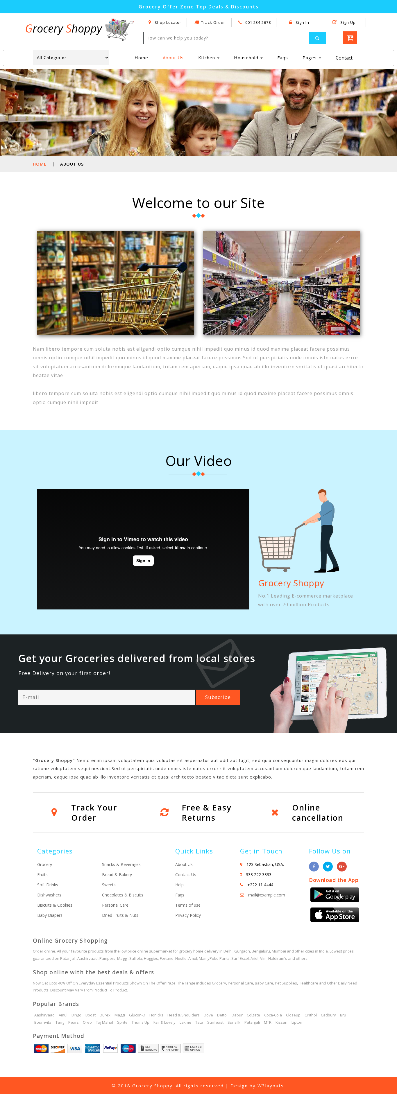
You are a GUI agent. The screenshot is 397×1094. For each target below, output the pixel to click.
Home (144, 57)
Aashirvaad (44, 1015)
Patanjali (252, 1022)
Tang (60, 1022)
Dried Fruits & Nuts (120, 915)
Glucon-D (137, 1015)
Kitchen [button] (207, 57)
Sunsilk (234, 1022)
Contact (344, 58)
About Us (173, 57)
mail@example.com (266, 895)
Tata (199, 1022)
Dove (208, 1015)
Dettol (222, 1015)
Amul (63, 1015)
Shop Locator (167, 22)
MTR (267, 1022)
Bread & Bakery (117, 874)
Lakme (185, 1022)
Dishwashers (49, 895)
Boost (90, 1015)
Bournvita (42, 1022)
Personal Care (115, 905)
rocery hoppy (65, 28)
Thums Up (140, 1022)
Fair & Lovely (164, 1022)
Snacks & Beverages (121, 864)
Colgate (253, 1015)
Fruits (42, 874)
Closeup (293, 1015)
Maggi (120, 1015)
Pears (73, 1022)
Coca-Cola (273, 1015)
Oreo (87, 1022)
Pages (310, 57)
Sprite (122, 1022)
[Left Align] (317, 38)
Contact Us (185, 874)
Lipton (297, 1022)
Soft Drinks (47, 884)
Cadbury (328, 1015)
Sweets (109, 884)
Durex (105, 1015)
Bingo (76, 1015)
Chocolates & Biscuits (122, 895)
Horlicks (156, 1015)
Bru (343, 1015)
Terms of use (188, 905)
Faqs (282, 57)
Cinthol (311, 1015)
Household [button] (247, 57)
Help (179, 884)
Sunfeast (215, 1022)
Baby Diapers (49, 915)
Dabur (237, 1015)
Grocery (44, 864)
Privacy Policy (188, 915)
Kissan (281, 1022)
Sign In (301, 22)
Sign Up (347, 22)
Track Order (213, 22)
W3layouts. (271, 1085)
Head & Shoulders (183, 1015)
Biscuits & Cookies (54, 905)
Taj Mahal (104, 1022)
